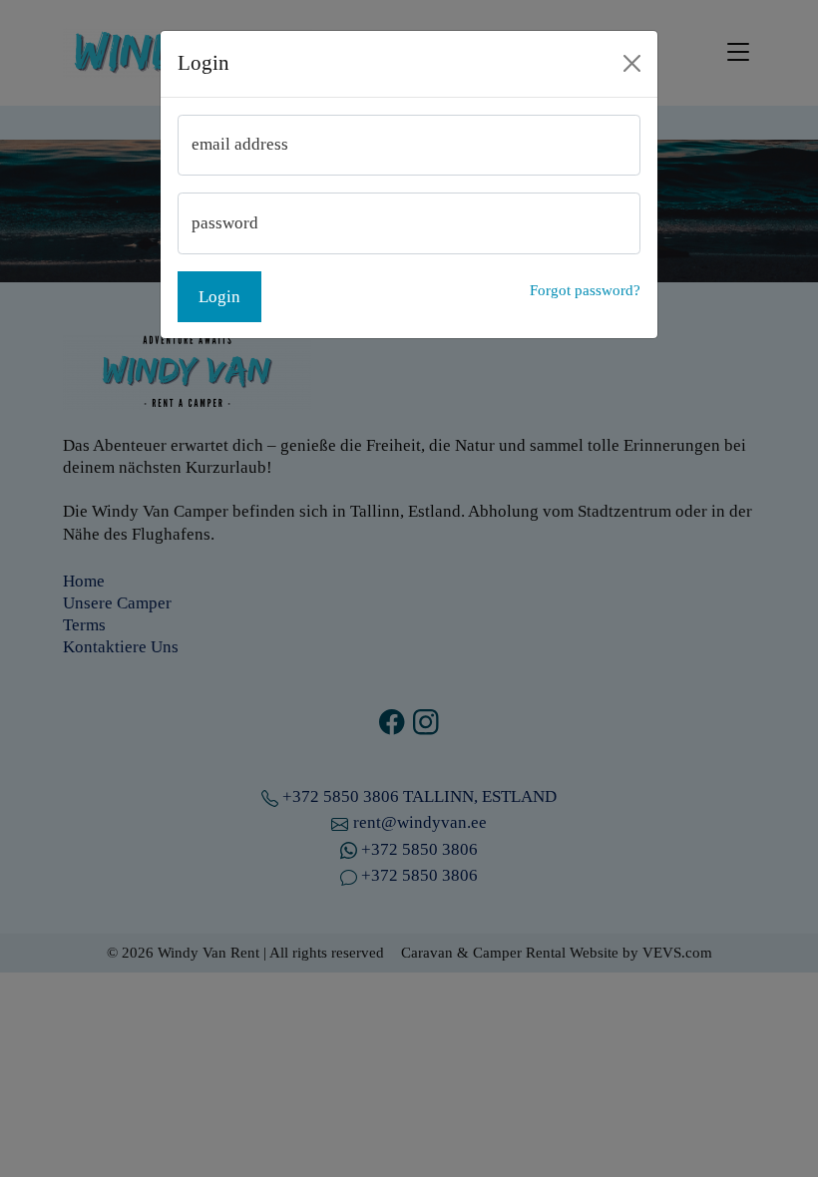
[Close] (632, 64)
